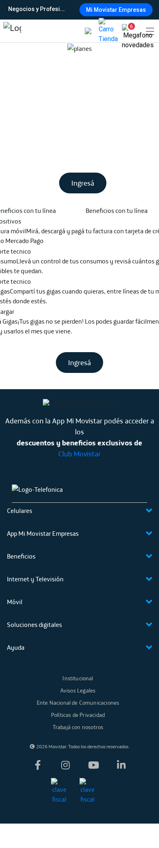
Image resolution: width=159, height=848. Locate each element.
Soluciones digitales (34, 624)
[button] (128, 29)
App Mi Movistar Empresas (43, 533)
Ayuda (15, 647)
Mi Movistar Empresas (116, 10)
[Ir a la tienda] (108, 31)
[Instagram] (65, 765)
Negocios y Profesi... (36, 9)
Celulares (19, 510)
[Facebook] (38, 765)
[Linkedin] (121, 765)
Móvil (14, 602)
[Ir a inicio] (12, 31)
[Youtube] (93, 765)
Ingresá (82, 183)
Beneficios (21, 556)
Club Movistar (79, 453)
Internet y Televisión (35, 579)
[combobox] (79, 9)
